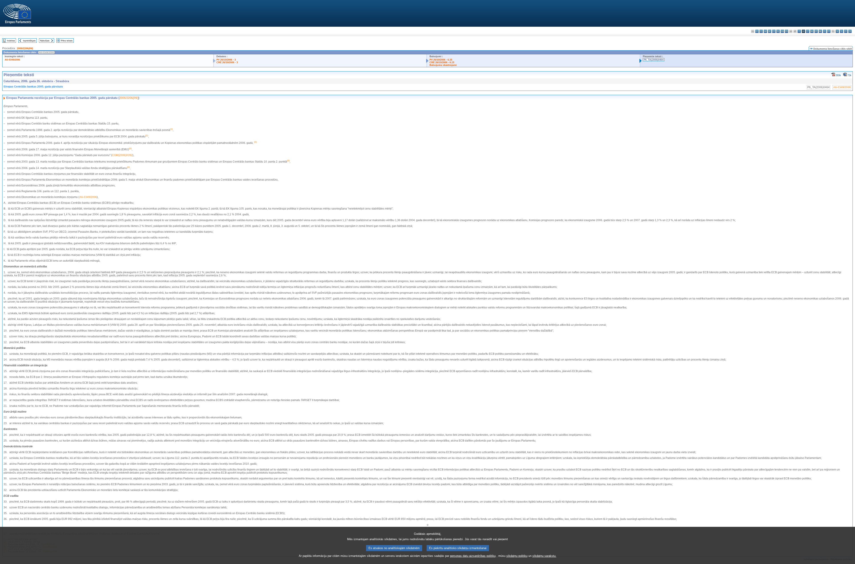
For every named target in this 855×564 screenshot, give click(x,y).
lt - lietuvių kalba (807, 31)
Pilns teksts (67, 40)
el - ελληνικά (778, 31)
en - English (782, 31)
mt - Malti (816, 31)
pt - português (829, 31)
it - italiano (799, 31)
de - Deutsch (769, 31)
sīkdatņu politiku (516, 556)
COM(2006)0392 (122, 155)
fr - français (786, 31)
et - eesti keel (774, 31)
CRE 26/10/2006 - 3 (227, 62)
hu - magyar (812, 31)
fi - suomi (845, 31)
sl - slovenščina (841, 31)
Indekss (11, 40)
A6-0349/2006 (12, 59)
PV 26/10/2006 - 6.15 (441, 59)
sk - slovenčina (837, 31)
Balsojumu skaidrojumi (443, 65)
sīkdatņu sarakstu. (544, 556)
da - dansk (765, 31)
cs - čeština (761, 31)
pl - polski (824, 31)
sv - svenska (850, 31)
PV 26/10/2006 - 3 (226, 59)
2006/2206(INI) (25, 48)
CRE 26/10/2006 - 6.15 (442, 62)
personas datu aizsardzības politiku (473, 556)
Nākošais (44, 40)
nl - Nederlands (820, 31)
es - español (757, 31)
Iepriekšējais (29, 40)
